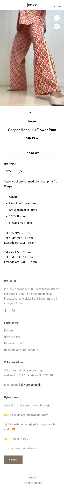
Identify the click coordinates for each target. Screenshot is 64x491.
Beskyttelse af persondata (21, 350)
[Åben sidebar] (4, 4)
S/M (8, 171)
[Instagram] (13, 310)
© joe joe (32, 477)
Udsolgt (32, 153)
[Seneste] (23, 112)
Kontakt (9, 330)
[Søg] (53, 4)
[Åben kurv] (59, 5)
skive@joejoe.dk (30, 384)
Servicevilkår (12, 337)
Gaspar (32, 121)
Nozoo (38, 482)
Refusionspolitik (14, 343)
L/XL (21, 171)
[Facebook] (5, 310)
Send (13, 459)
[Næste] (40, 112)
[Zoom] (57, 18)
